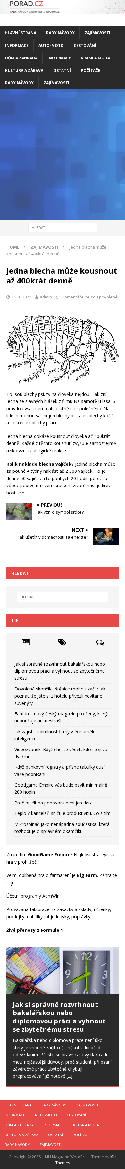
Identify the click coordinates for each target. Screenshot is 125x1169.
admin (46, 297)
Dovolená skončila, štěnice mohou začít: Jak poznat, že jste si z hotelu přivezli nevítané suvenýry (59, 696)
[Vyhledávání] (62, 227)
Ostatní (62, 70)
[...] (69, 1076)
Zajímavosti (97, 32)
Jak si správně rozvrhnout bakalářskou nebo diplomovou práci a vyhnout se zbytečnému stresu (59, 671)
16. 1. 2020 (21, 297)
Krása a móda (95, 58)
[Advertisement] (62, 154)
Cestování (85, 45)
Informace (17, 45)
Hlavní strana (20, 32)
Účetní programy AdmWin (33, 896)
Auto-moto (51, 45)
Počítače (90, 70)
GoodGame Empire (49, 854)
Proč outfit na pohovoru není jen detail (54, 803)
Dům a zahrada (21, 58)
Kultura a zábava (24, 70)
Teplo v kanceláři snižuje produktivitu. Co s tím (62, 813)
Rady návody (60, 32)
